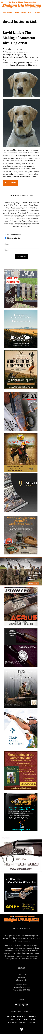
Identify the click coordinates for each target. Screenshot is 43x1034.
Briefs (37, 12)
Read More (10, 183)
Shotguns (7, 12)
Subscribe (21, 256)
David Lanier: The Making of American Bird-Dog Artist (19, 37)
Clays (16, 12)
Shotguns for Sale (14, 238)
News (30, 12)
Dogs (23, 12)
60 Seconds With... (14, 235)
